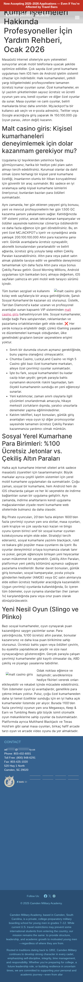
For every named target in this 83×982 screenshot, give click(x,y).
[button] (77, 17)
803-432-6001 (22, 753)
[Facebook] (45, 896)
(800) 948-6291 (26, 757)
